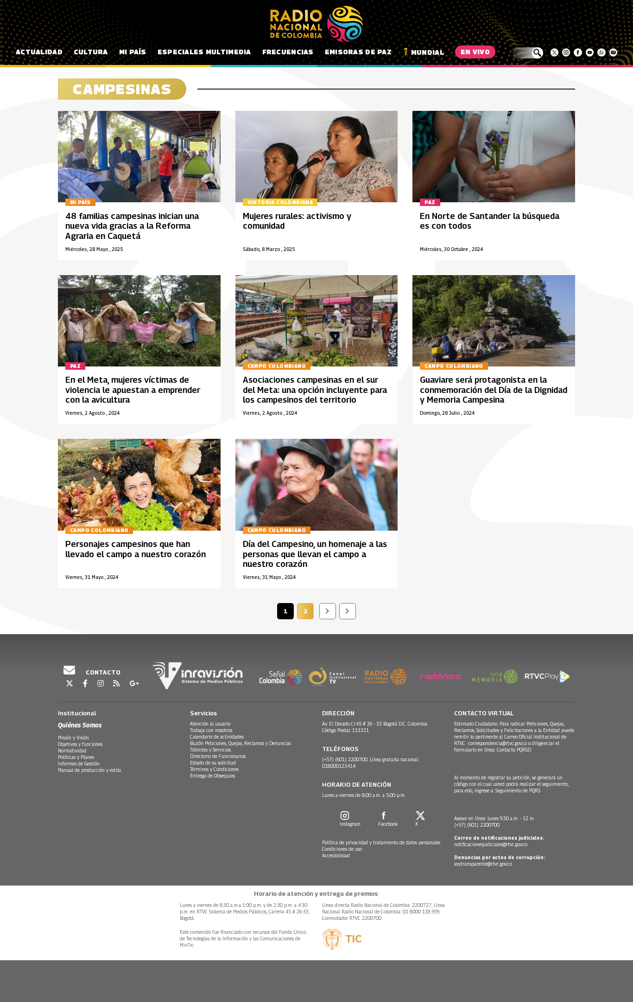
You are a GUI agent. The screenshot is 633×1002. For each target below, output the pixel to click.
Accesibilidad (336, 855)
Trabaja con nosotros (211, 730)
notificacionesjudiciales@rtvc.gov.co (490, 844)
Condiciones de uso (342, 849)
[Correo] (613, 52)
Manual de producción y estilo (89, 770)
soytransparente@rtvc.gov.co (483, 864)
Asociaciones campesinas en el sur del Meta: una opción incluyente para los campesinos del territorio (315, 390)
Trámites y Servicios (210, 749)
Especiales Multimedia (204, 52)
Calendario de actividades (217, 736)
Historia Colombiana (280, 202)
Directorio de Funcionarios (218, 756)
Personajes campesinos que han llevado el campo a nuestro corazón (135, 549)
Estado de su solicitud (213, 762)
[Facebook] (578, 52)
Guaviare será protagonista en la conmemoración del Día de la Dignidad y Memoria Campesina (493, 390)
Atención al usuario (210, 723)
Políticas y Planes (76, 757)
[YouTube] (590, 52)
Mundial (427, 52)
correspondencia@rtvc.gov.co (497, 743)
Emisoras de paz (358, 52)
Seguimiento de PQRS (517, 790)
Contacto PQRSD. (515, 749)
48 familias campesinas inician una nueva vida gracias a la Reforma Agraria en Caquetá (132, 226)
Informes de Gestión (79, 763)
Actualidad (39, 52)
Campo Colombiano (276, 366)
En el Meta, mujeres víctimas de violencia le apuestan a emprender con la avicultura (132, 390)
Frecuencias (288, 52)
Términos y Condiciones (214, 769)
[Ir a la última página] (347, 611)
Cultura (91, 52)
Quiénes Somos (79, 725)
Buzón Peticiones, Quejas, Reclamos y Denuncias (240, 743)
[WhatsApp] (601, 52)
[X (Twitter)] (554, 52)
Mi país (132, 52)
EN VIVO (475, 52)
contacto (102, 672)
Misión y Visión (73, 737)
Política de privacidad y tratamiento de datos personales (381, 842)
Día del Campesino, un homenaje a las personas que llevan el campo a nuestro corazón (315, 554)
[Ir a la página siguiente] (327, 611)
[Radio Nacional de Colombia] (316, 24)
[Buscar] (526, 52)
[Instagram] (566, 52)
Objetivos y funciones (80, 744)
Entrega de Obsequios (212, 775)
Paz (429, 202)
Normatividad (72, 750)
